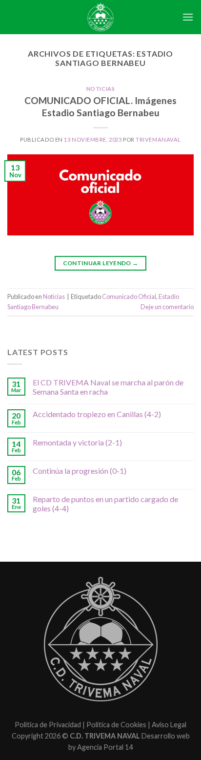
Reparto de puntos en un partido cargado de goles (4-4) (105, 503)
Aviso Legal (169, 724)
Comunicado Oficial (129, 296)
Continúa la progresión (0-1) (79, 470)
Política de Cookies (116, 724)
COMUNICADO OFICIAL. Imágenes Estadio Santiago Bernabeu (100, 106)
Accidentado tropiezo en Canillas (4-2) (97, 414)
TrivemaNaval (158, 139)
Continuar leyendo (101, 263)
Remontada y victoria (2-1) (77, 442)
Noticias (100, 88)
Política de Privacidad (48, 724)
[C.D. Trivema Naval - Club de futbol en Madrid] (100, 17)
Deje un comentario (167, 307)
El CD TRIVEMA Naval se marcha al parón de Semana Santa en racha (108, 387)
